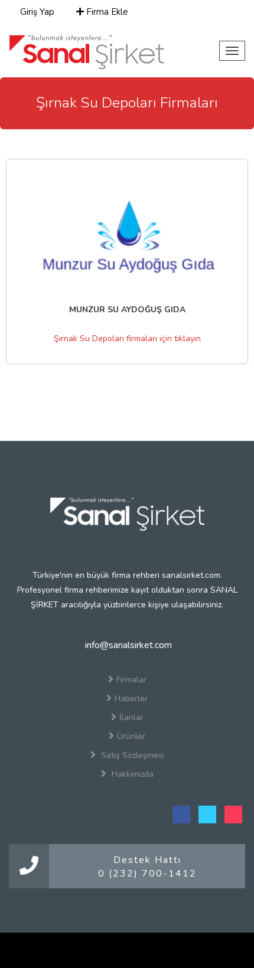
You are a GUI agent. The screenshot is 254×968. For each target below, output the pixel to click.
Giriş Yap (36, 12)
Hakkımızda (131, 774)
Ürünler (131, 736)
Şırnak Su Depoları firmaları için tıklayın (127, 338)
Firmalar (131, 679)
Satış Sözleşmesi (131, 755)
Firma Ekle (106, 12)
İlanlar (131, 717)
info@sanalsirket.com (127, 645)
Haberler (131, 698)
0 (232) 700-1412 (147, 873)
